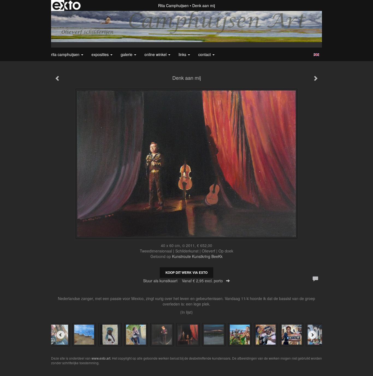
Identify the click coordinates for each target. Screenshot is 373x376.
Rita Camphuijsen (173, 5)
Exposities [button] (100, 54)
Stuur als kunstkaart (183, 280)
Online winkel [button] (156, 54)
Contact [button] (205, 54)
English (316, 54)
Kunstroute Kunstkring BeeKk (197, 256)
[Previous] (61, 335)
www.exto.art (100, 358)
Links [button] (183, 54)
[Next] (312, 335)
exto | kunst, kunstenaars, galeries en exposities (66, 5)
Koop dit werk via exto (186, 272)
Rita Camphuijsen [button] (66, 54)
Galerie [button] (127, 54)
